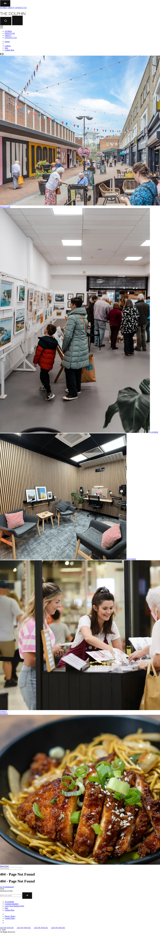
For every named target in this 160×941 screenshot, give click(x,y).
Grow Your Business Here (14, 906)
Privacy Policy (10, 916)
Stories (7, 42)
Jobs (6, 48)
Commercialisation (12, 904)
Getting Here (9, 50)
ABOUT (10, 8)
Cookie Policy (10, 918)
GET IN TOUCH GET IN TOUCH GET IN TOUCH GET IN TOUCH (32, 928)
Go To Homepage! (7, 887)
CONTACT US (21, 8)
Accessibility (9, 902)
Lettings (8, 46)
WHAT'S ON (10, 33)
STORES (3, 8)
